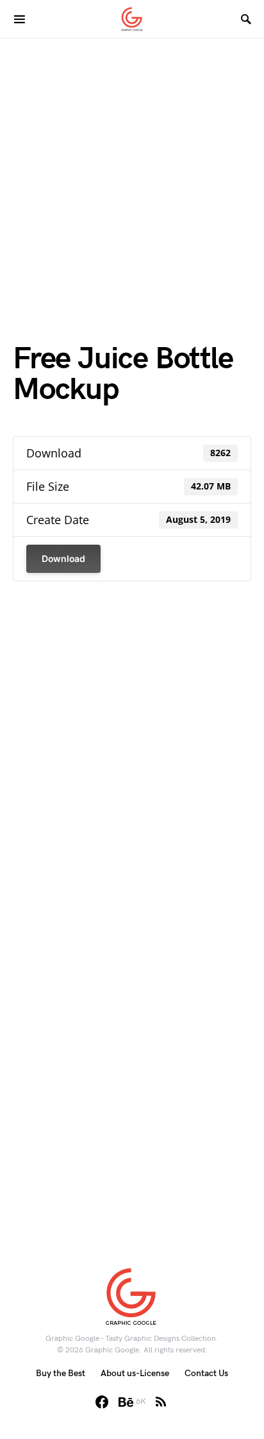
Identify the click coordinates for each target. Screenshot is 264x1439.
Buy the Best (60, 1373)
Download (63, 558)
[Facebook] (101, 1401)
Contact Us (206, 1373)
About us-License (135, 1373)
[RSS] (161, 1401)
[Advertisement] (132, 170)
